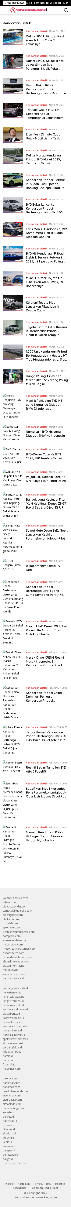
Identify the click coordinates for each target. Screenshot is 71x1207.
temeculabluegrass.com (17, 910)
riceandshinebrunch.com (18, 957)
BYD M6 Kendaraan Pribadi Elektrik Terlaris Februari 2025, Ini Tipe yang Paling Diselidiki (45, 259)
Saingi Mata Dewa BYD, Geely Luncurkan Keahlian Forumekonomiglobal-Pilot (47, 534)
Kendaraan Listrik (36, 31)
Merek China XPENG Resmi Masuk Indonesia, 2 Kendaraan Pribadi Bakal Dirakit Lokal (45, 663)
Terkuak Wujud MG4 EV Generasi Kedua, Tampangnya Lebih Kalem (45, 114)
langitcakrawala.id (13, 996)
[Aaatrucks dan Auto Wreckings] (28, 10)
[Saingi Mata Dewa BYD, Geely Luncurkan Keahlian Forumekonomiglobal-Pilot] (13, 538)
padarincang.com (13, 1108)
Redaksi (60, 1183)
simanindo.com (12, 1104)
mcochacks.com (13, 944)
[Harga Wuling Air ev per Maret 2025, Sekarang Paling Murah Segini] (13, 378)
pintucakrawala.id (13, 1005)
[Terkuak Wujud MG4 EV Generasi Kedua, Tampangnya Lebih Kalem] (13, 112)
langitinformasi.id (13, 1001)
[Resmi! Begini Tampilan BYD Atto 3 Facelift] (13, 768)
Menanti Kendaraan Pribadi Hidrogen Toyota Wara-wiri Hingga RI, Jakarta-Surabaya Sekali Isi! (46, 838)
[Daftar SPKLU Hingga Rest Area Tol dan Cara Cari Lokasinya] (13, 38)
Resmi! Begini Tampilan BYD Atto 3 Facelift (46, 769)
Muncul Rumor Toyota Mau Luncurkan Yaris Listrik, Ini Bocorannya (45, 282)
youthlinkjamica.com (15, 898)
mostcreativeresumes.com (19, 948)
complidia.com (12, 936)
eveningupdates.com (15, 940)
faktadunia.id (10, 970)
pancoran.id (10, 1121)
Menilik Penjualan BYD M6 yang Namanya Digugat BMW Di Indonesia (44, 404)
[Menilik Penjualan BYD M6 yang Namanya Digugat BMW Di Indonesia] (13, 406)
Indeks (9, 1183)
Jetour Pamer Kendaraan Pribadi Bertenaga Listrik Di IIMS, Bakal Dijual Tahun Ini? (46, 736)
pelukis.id (8, 1116)
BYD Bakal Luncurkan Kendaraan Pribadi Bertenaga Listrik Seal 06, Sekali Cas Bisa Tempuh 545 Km (46, 212)
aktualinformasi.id (13, 965)
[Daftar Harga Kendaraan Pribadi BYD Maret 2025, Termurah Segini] (13, 157)
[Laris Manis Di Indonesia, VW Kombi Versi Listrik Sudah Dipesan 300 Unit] (13, 231)
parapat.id (9, 1150)
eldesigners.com (13, 915)
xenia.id (7, 1142)
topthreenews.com (14, 1163)
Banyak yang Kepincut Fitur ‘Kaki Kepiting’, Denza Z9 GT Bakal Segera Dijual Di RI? (46, 503)
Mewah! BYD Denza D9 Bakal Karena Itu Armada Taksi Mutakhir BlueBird (46, 630)
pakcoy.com (10, 1078)
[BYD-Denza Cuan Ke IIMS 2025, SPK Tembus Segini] (13, 455)
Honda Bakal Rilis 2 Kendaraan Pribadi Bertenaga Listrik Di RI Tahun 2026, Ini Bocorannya (47, 91)
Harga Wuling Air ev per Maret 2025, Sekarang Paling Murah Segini (47, 380)
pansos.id (8, 1060)
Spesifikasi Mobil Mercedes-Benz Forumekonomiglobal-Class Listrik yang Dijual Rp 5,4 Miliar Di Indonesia (46, 794)
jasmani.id (9, 1125)
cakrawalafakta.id (13, 1018)
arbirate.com (10, 902)
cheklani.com (11, 919)
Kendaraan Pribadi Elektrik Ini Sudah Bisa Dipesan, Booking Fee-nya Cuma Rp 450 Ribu (45, 186)
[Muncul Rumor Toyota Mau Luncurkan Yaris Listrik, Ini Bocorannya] (13, 280)
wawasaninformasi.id (16, 1026)
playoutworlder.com (15, 906)
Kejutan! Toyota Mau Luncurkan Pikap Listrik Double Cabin (42, 306)
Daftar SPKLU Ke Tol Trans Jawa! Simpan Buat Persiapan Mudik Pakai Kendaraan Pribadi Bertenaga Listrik (45, 68)
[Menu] (5, 10)
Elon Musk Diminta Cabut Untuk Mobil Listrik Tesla (43, 136)
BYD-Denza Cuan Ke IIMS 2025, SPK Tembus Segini (44, 456)
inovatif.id (9, 1138)
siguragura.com (12, 1099)
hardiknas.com (12, 1068)
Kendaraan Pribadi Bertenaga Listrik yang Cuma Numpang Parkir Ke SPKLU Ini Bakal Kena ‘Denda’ (47, 592)
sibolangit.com (12, 1095)
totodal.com (10, 923)
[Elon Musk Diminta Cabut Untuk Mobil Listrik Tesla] (13, 135)
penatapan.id (11, 1154)
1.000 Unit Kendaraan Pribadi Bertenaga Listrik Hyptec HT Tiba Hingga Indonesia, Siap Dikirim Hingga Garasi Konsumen (47, 359)
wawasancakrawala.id (16, 1009)
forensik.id (9, 1064)
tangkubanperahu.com (16, 1091)
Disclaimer (20, 1188)
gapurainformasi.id (14, 974)
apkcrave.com (11, 927)
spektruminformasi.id (16, 1039)
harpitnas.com (11, 1083)
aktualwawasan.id (13, 1043)
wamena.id (9, 1146)
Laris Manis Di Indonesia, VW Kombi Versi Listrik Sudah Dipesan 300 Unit (46, 233)
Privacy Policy (42, 1183)
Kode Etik (24, 1183)
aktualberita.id (11, 1013)
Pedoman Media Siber (44, 1188)
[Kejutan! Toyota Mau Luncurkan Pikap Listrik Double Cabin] (13, 304)
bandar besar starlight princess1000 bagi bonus (32, 876)
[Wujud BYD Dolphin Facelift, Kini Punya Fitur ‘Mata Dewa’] (13, 478)
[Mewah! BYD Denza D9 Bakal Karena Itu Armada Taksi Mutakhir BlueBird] (13, 632)
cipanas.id (9, 1129)
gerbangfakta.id (12, 1047)
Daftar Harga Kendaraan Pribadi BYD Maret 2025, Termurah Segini (44, 159)
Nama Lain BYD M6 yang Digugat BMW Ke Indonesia (45, 433)
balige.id (8, 1159)
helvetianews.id (12, 992)
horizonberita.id (12, 1030)
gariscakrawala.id (13, 978)
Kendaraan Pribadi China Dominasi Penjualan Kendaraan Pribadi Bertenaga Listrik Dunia (44, 698)
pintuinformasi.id (13, 1022)
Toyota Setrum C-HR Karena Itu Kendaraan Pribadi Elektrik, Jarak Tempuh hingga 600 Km (46, 333)
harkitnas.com (11, 1087)
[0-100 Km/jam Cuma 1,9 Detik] (13, 566)
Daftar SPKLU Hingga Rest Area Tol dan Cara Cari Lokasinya (45, 40)
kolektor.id (9, 1112)
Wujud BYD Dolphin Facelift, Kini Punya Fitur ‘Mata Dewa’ (46, 479)
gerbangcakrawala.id (15, 988)
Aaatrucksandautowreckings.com (35, 1197)
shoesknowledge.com (16, 961)
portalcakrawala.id (14, 1035)
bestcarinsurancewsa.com (19, 932)
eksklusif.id (9, 1133)
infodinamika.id (12, 1051)
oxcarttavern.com (13, 953)
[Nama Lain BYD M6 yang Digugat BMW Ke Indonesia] (13, 433)
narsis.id (8, 1056)
